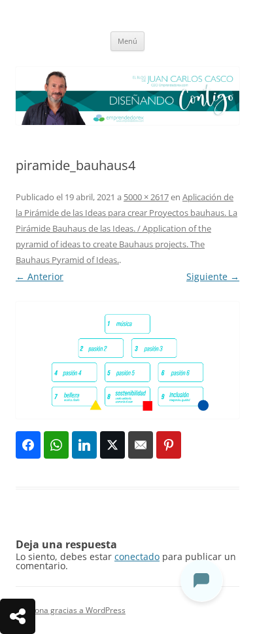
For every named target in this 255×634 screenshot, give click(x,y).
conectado (137, 556)
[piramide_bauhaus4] (127, 360)
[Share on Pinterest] (168, 445)
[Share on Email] (140, 445)
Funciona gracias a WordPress (71, 610)
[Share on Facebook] (28, 445)
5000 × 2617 (146, 197)
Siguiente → (212, 276)
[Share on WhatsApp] (56, 445)
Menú (127, 41)
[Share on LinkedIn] (84, 445)
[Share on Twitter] (112, 445)
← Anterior (39, 276)
